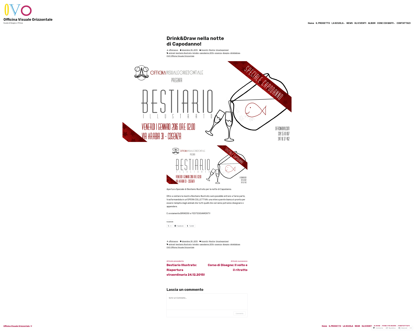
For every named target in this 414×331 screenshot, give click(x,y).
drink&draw (235, 53)
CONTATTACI (404, 23)
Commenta (239, 313)
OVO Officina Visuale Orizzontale (180, 56)
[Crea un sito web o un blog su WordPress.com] (31, 326)
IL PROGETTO (323, 23)
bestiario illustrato (184, 53)
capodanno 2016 (207, 53)
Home (311, 23)
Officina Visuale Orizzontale (28, 19)
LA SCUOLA (337, 23)
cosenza (218, 53)
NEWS (350, 23)
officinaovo (173, 50)
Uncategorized (222, 50)
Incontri (205, 50)
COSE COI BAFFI (385, 23)
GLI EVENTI (360, 23)
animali (172, 53)
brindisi (196, 53)
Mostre (212, 50)
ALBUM (371, 23)
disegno (226, 53)
